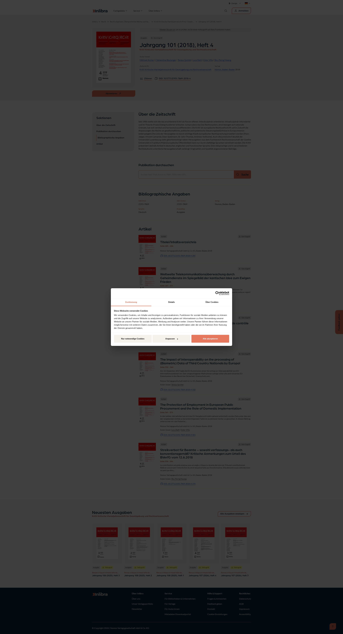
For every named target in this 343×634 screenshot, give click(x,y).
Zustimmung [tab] (131, 302)
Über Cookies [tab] (211, 302)
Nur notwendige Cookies (132, 339)
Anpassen (170, 339)
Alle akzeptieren (210, 339)
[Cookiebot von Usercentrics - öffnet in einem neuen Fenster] (217, 293)
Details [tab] (171, 302)
